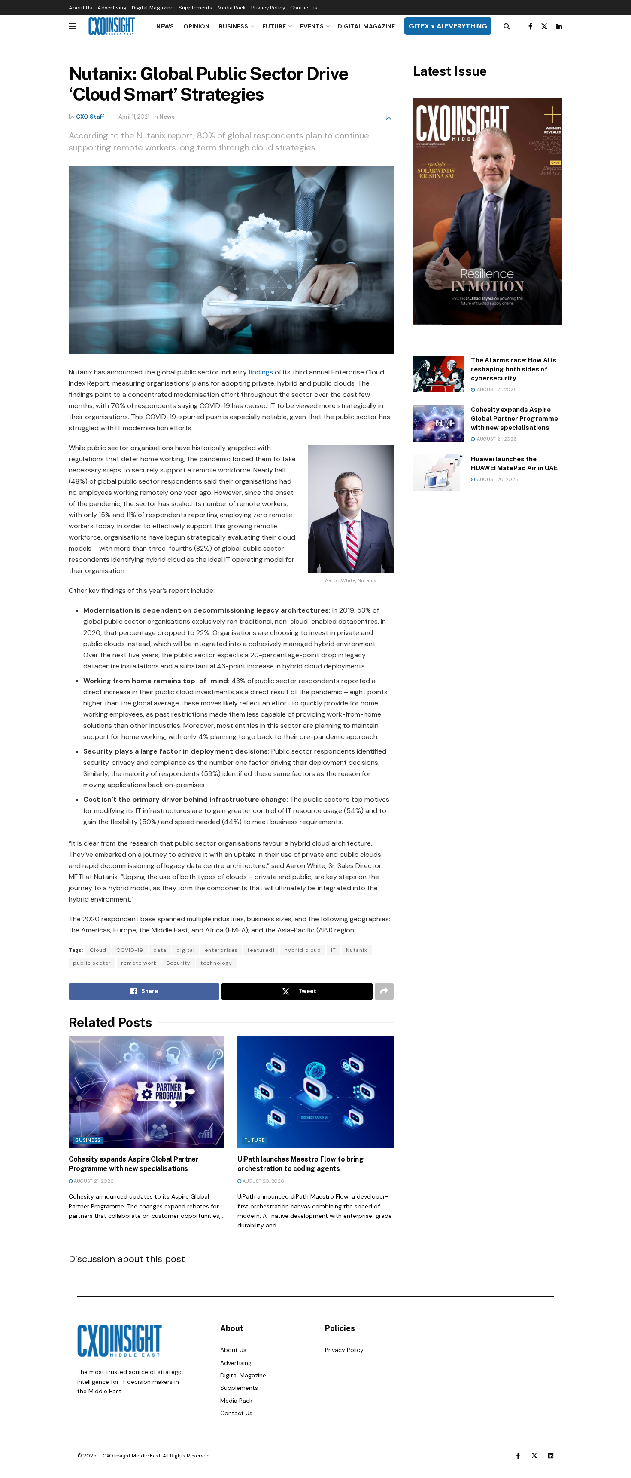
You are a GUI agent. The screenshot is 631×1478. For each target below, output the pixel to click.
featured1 (261, 950)
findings (261, 372)
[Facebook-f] (518, 1456)
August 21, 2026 (93, 1181)
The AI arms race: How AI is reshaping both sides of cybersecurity (513, 369)
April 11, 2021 (133, 116)
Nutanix (356, 950)
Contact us (304, 8)
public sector (92, 963)
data (160, 950)
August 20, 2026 (262, 1181)
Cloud (98, 950)
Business (233, 26)
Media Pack (232, 8)
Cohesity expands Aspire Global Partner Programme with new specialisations (514, 418)
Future (274, 26)
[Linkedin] (551, 1456)
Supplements (195, 8)
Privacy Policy (268, 8)
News (165, 26)
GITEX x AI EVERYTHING (448, 26)
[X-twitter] (534, 1456)
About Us (80, 8)
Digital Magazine (152, 8)
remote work (139, 963)
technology (216, 963)
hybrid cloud (303, 950)
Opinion (196, 26)
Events (312, 26)
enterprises (221, 950)
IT (333, 950)
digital (185, 950)
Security (179, 963)
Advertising (112, 8)
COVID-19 (129, 950)
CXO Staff (90, 116)
